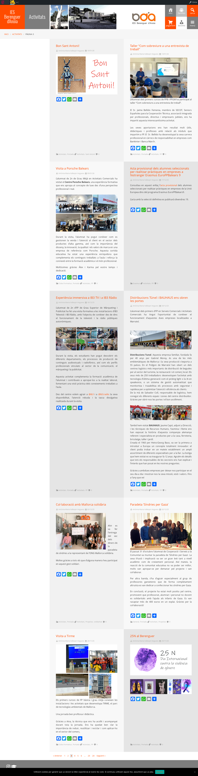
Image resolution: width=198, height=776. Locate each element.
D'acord (160, 772)
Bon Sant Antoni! (67, 46)
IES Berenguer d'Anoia (12, 17)
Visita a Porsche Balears (72, 168)
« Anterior (57, 755)
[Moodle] (14, 766)
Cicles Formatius (65, 283)
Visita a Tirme (65, 636)
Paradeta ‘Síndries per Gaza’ (149, 504)
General (136, 622)
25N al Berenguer (142, 636)
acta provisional (168, 185)
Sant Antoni (90, 154)
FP (161, 154)
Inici (6, 34)
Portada (70, 154)
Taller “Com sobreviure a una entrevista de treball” (159, 47)
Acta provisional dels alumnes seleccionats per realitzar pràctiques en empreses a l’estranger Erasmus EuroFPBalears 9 (159, 171)
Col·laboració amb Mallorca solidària (81, 504)
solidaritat (98, 622)
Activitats (17, 34)
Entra (194, 2)
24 (93, 755)
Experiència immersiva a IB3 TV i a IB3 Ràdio (86, 298)
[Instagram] (8, 766)
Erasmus (136, 283)
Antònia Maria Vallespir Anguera (71, 51)
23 (89, 755)
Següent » (101, 755)
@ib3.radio (103, 394)
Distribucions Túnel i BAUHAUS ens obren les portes (159, 299)
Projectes (89, 622)
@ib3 (91, 394)
